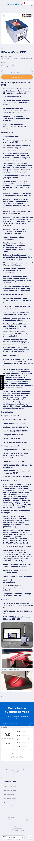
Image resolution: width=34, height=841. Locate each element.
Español (16, 830)
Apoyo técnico (7, 802)
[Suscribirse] (28, 724)
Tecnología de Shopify (21, 839)
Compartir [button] (6, 696)
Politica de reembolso (9, 790)
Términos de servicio (9, 786)
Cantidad (3, 62)
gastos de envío (15, 58)
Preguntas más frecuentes (11, 806)
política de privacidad (9, 798)
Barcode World (14, 839)
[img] (7, 739)
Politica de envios (8, 794)
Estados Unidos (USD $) (16, 821)
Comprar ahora (17, 77)
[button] (2, 5)
